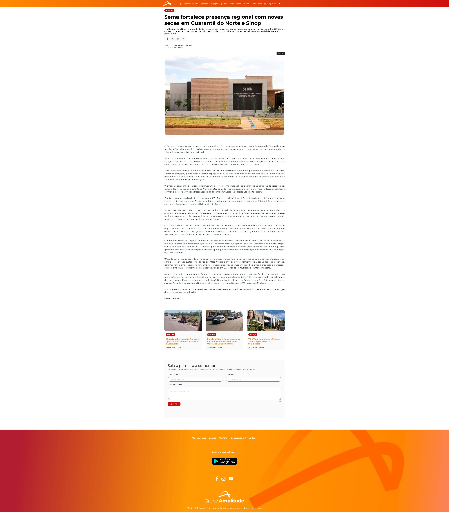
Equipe (212, 438)
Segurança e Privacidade (244, 438)
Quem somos (199, 438)
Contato (223, 438)
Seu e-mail (232, 374)
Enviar (174, 404)
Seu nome (174, 374)
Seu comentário (176, 384)
